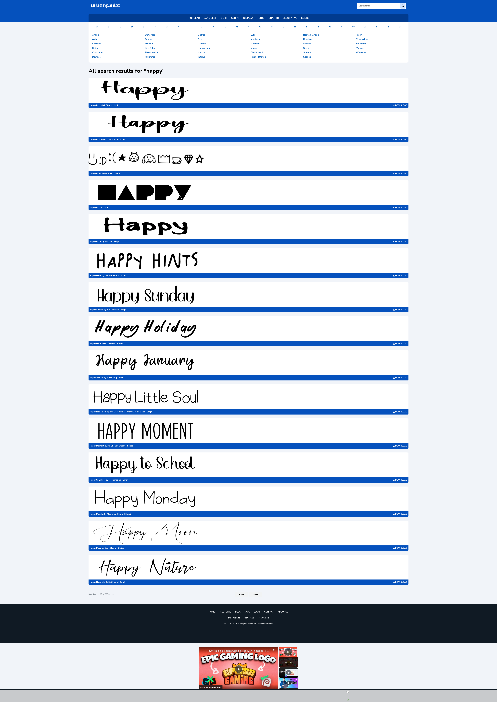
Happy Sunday (96, 309)
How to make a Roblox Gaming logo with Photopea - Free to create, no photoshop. (238, 650)
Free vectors (263, 617)
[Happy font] (248, 90)
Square (307, 52)
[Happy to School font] (248, 464)
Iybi (100, 207)
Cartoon (96, 43)
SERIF (224, 18)
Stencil (307, 56)
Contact (269, 611)
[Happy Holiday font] (248, 328)
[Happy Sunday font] (248, 294)
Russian (307, 39)
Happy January (96, 377)
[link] (203, 650)
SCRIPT (235, 18)
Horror (201, 52)
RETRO (261, 18)
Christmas (97, 52)
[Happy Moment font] (248, 430)
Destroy (96, 56)
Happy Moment (97, 446)
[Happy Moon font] (248, 533)
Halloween (204, 48)
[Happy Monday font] (248, 499)
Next (255, 594)
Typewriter (362, 39)
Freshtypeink (115, 480)
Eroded (149, 43)
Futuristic (150, 56)
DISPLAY (248, 18)
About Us (283, 611)
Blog (238, 611)
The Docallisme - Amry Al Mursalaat (127, 412)
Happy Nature (96, 582)
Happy (93, 105)
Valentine (361, 43)
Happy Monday (97, 514)
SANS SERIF (210, 18)
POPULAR (194, 18)
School (307, 43)
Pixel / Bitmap (258, 56)
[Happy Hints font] (248, 260)
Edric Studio (110, 548)
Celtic (95, 48)
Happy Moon (95, 548)
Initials (201, 56)
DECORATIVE (290, 18)
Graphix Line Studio (108, 139)
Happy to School (97, 480)
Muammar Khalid (115, 514)
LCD (253, 34)
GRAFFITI (273, 18)
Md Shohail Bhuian (116, 446)
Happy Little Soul (98, 412)
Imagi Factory (105, 241)
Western (361, 52)
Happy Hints (95, 275)
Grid (200, 39)
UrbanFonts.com (265, 623)
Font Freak (249, 617)
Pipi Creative (113, 309)
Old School (257, 52)
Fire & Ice (150, 48)
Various (360, 48)
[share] (273, 649)
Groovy (202, 43)
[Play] (288, 672)
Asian (95, 39)
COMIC (305, 18)
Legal (257, 611)
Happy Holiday (97, 343)
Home (212, 611)
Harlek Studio (105, 105)
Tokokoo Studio (112, 275)
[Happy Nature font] (248, 567)
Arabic (95, 34)
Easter (148, 39)
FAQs (247, 611)
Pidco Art (111, 377)
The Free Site (234, 617)
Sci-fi (306, 48)
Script (117, 105)
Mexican (255, 43)
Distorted (150, 34)
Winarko (111, 343)
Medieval (256, 39)
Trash (359, 34)
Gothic (201, 34)
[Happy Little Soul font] (248, 396)
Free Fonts (225, 611)
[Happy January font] (248, 362)
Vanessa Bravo (106, 173)
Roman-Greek (311, 34)
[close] (347, 692)
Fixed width (151, 52)
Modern (255, 48)
